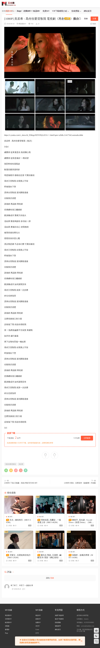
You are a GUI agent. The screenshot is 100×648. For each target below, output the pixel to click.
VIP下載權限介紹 (59, 11)
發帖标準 (58, 626)
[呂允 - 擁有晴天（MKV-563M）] (18, 505)
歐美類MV (8, 622)
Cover (37, 629)
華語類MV (22, 24)
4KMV (37, 626)
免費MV (46, 11)
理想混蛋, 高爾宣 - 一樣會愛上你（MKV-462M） (49, 521)
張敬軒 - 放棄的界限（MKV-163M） (81, 556)
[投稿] (74, 18)
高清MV (9, 11)
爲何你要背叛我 (10, 464)
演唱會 (7, 626)
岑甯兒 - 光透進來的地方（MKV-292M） (18, 556)
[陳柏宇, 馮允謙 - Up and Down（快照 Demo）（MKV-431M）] (81, 505)
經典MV (27, 11)
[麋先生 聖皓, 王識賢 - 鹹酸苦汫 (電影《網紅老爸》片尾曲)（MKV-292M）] (50, 540)
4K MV (10, 517)
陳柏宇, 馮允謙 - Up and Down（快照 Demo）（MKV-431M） (81, 521)
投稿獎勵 (75, 11)
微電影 (7, 629)
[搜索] (80, 18)
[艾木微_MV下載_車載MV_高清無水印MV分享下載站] (9, 3)
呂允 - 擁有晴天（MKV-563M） (18, 521)
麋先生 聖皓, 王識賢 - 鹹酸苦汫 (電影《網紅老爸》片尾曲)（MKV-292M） (49, 556)
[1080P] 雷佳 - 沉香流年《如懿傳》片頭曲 (80, 483)
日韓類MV (8, 619)
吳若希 (21, 464)
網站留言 (88, 11)
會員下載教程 (59, 619)
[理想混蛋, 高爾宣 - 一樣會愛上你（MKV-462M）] (50, 505)
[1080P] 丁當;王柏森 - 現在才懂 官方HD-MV (20, 483)
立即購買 (87, 438)
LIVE (37, 633)
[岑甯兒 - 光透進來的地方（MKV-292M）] (18, 540)
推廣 (94, 24)
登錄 (52, 578)
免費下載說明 (59, 615)
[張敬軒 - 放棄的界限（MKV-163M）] (81, 540)
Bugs (19, 11)
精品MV (36, 11)
